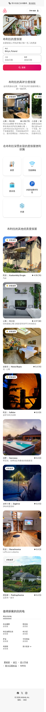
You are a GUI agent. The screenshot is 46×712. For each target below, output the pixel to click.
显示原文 (32, 3)
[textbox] (12, 59)
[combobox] (22, 51)
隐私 (19, 700)
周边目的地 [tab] (7, 616)
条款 (25, 700)
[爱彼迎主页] (5, 10)
